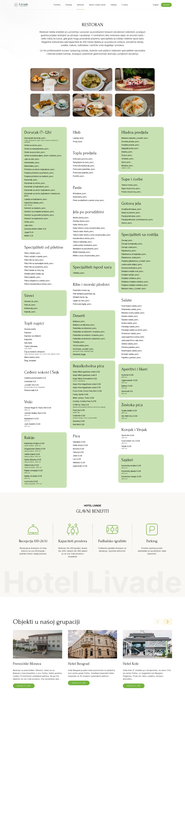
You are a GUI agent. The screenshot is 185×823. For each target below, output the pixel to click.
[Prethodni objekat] (157, 622)
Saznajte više (24, 686)
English (156, 5)
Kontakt (166, 5)
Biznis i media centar (97, 5)
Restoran (80, 5)
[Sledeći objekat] (167, 622)
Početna (57, 5)
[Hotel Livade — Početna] (21, 5)
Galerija (113, 5)
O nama (125, 5)
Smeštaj (68, 5)
